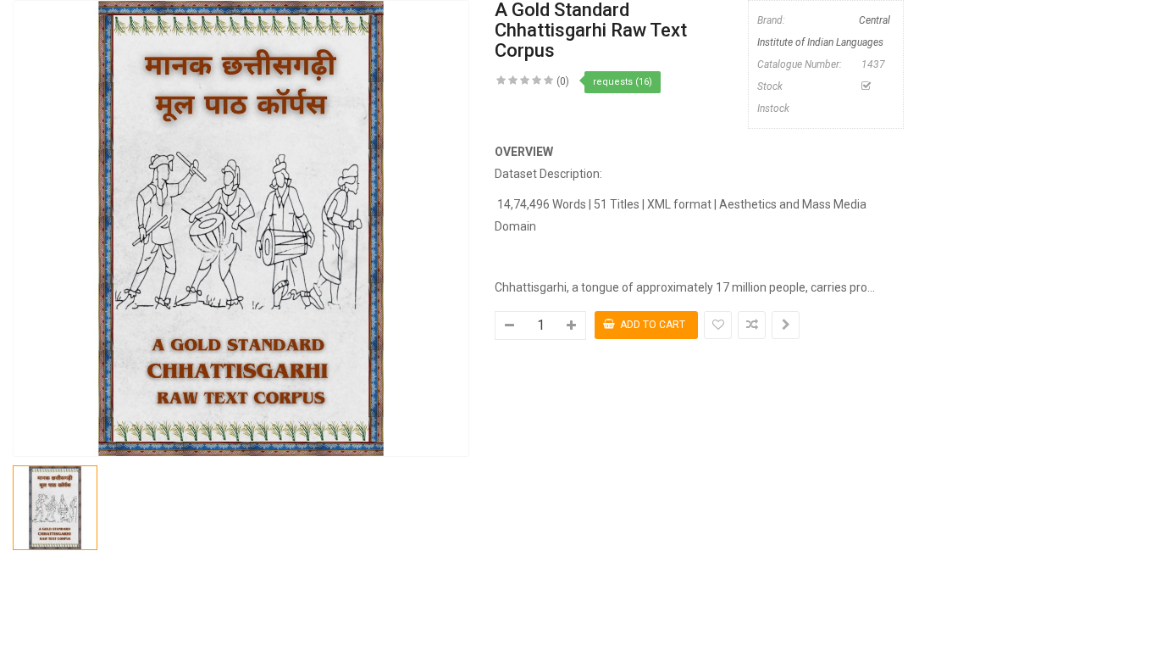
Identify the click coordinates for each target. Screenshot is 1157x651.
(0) (562, 81)
